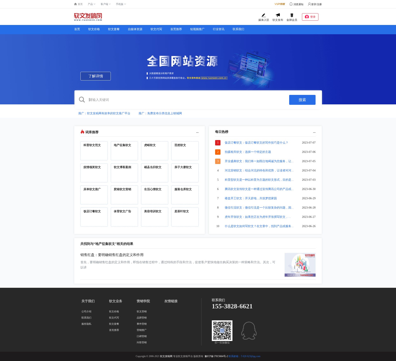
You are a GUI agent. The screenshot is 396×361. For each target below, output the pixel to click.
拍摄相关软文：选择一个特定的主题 (248, 151)
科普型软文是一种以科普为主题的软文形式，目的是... (259, 179)
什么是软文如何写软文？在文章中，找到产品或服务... (259, 226)
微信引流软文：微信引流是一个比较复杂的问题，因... (259, 207)
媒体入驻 (263, 19)
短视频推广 (197, 29)
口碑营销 (142, 336)
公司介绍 (86, 311)
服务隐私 (86, 323)
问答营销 (142, 342)
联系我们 (238, 29)
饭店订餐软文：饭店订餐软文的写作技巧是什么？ (256, 142)
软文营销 (142, 311)
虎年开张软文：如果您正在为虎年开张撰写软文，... (258, 216)
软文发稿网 (166, 356)
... (197, 131)
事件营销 (142, 323)
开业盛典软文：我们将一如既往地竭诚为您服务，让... (259, 161)
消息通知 (298, 4)
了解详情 (95, 76)
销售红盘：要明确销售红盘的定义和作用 (112, 255)
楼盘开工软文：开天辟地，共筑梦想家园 (251, 198)
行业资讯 (218, 29)
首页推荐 (176, 29)
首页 (77, 29)
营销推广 (142, 330)
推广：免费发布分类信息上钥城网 (160, 113)
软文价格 (94, 29)
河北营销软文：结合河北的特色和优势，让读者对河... (259, 170)
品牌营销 (142, 317)
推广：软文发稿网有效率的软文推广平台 (104, 113)
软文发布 (277, 19)
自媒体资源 (135, 29)
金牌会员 (291, 19)
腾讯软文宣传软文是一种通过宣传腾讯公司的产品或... (259, 189)
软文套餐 (114, 29)
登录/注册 (316, 4)
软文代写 (156, 29)
